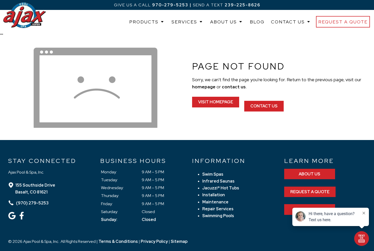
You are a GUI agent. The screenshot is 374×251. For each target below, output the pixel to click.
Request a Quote (343, 22)
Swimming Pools (218, 215)
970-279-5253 (170, 5)
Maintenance (215, 202)
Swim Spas (212, 174)
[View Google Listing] (12, 218)
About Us (223, 22)
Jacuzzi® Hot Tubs (220, 188)
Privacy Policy (154, 241)
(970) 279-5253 (32, 203)
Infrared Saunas (218, 181)
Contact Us (288, 22)
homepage (203, 87)
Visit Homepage (215, 102)
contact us (234, 87)
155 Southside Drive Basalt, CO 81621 (35, 189)
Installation (213, 195)
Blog (257, 22)
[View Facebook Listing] (22, 218)
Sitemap (179, 241)
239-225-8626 (242, 5)
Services (184, 22)
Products (144, 22)
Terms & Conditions (118, 241)
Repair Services (218, 209)
